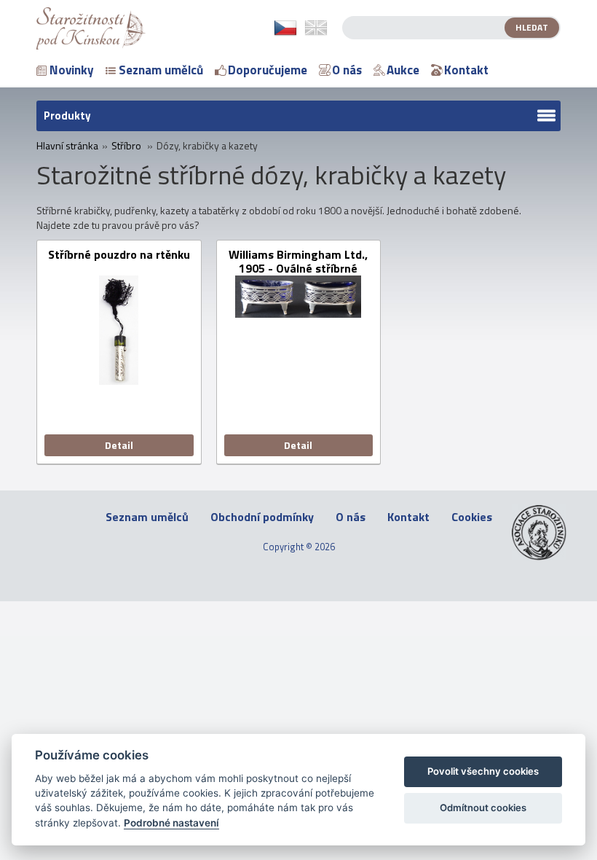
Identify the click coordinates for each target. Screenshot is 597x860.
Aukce (403, 70)
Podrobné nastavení (171, 823)
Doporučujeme (267, 70)
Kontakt (466, 70)
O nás (347, 70)
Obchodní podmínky (262, 517)
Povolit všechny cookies (483, 771)
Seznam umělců (161, 70)
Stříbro (126, 145)
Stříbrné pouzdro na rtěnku (119, 255)
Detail (119, 445)
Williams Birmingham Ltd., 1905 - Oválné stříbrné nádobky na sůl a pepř (298, 261)
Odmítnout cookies (483, 807)
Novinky (72, 70)
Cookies (471, 517)
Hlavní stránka (67, 145)
